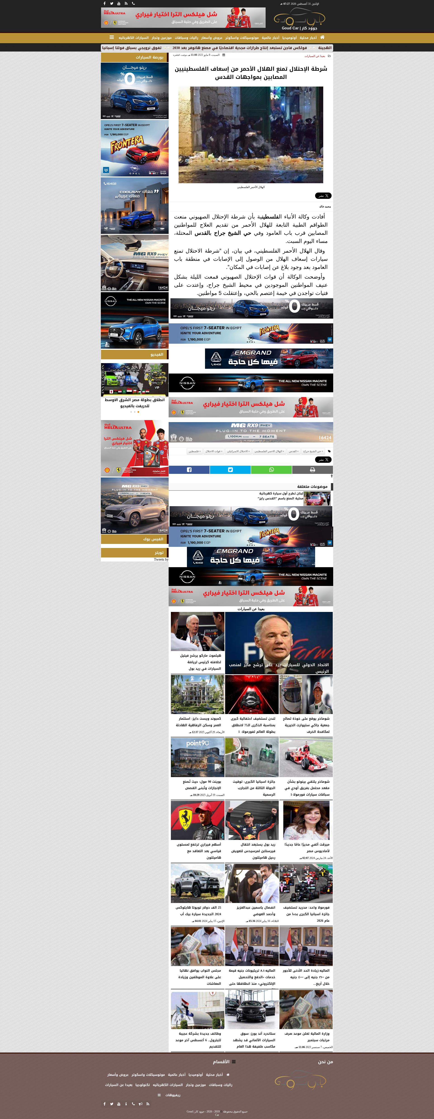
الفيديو (157, 354)
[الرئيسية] (322, 37)
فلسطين (270, 217)
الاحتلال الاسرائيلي (237, 451)
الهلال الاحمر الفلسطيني (268, 451)
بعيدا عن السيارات (315, 56)
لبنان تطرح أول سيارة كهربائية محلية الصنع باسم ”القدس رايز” (280, 496)
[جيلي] (269, 359)
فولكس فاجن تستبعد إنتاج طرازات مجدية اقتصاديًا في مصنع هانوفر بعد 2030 (302, 47)
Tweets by (161, 559)
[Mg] (251, 433)
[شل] (251, 408)
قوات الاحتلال (212, 451)
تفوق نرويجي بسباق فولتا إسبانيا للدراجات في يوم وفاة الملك (168, 47)
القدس (202, 233)
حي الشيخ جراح (233, 233)
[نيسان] (251, 384)
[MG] (135, 263)
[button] (138, 412)
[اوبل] (251, 334)
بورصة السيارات (149, 57)
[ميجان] (251, 309)
